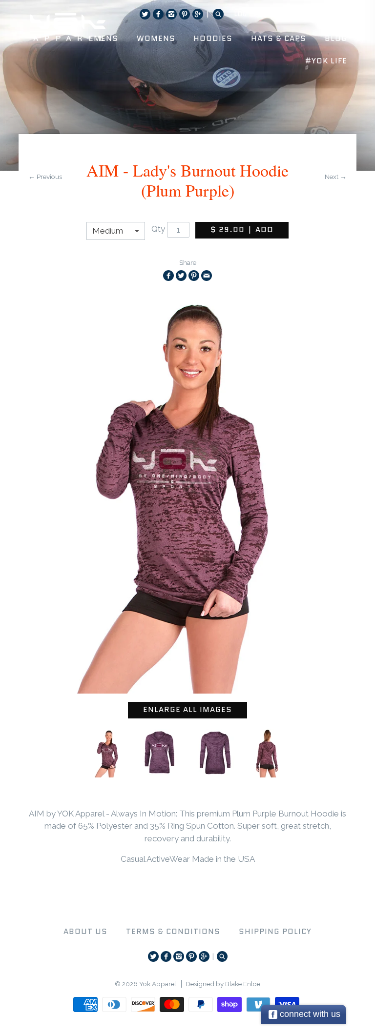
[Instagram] (171, 14)
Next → (336, 176)
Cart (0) (327, 14)
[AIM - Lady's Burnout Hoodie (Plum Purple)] (160, 753)
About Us (85, 931)
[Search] (218, 14)
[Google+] (197, 14)
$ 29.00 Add (241, 229)
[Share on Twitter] (181, 275)
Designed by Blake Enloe (223, 984)
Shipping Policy (275, 931)
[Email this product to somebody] (206, 275)
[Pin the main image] (193, 275)
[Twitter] (145, 14)
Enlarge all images (187, 709)
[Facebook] (158, 14)
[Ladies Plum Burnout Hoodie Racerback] (108, 753)
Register (284, 14)
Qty (158, 229)
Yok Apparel (157, 984)
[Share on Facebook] (168, 275)
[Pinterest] (184, 14)
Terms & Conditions (173, 931)
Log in (245, 14)
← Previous (45, 176)
